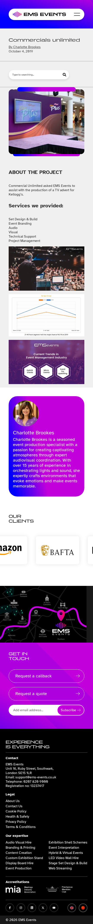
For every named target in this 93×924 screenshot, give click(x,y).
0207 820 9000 (35, 781)
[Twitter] (43, 908)
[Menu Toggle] (77, 14)
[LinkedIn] (32, 908)
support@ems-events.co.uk (35, 777)
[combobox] (35, 74)
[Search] (65, 74)
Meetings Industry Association (29, 889)
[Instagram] (21, 908)
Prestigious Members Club (67, 889)
